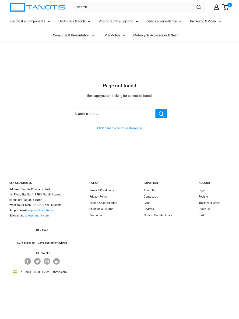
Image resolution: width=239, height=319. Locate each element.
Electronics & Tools (71, 21)
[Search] (199, 7)
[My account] (216, 7)
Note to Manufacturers (158, 215)
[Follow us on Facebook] (28, 261)
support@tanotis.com (42, 210)
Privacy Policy (98, 196)
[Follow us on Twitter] (37, 261)
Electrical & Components (27, 21)
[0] (226, 7)
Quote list (205, 209)
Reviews (149, 209)
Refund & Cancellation (103, 203)
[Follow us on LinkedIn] (56, 261)
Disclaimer (96, 215)
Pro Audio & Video (203, 21)
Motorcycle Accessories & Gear (155, 35)
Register (204, 196)
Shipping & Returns (101, 209)
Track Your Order (209, 203)
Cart (201, 215)
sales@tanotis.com (37, 215)
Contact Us (151, 196)
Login (202, 190)
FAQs (147, 203)
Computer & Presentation (71, 35)
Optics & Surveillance (162, 21)
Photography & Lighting (116, 21)
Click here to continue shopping (119, 128)
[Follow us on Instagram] (47, 261)
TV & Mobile (111, 35)
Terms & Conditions (101, 190)
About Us (149, 190)
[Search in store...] (161, 113)
